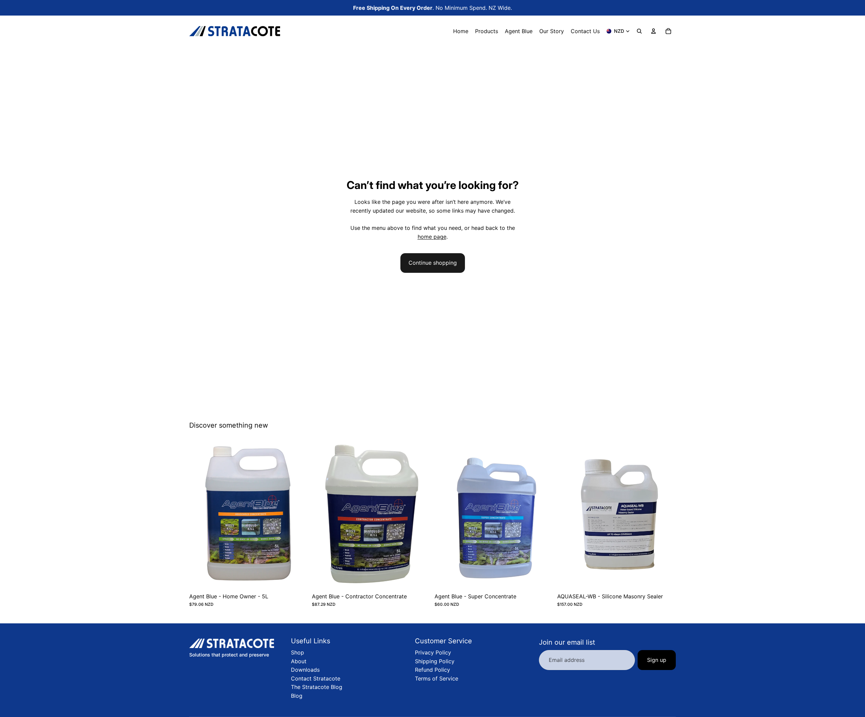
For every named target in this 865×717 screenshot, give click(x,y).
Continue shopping (433, 262)
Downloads (305, 669)
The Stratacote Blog (316, 687)
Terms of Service (436, 678)
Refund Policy (432, 669)
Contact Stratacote (315, 678)
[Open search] (639, 31)
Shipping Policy (434, 661)
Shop (297, 652)
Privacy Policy (433, 652)
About (298, 661)
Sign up (656, 659)
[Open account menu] (653, 31)
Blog (296, 695)
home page (432, 236)
